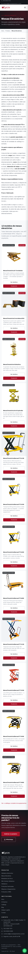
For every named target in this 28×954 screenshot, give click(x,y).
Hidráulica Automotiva (7, 873)
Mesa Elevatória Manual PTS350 (13, 690)
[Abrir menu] (25, 7)
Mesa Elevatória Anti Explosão (13, 410)
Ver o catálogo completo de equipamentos (13, 803)
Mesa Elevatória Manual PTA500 (13, 552)
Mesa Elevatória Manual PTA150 (13, 458)
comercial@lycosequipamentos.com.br (14, 934)
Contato (3, 912)
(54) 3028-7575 (8, 928)
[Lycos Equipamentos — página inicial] (5, 7)
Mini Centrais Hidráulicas (7, 881)
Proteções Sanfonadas (7, 886)
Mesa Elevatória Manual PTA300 (13, 504)
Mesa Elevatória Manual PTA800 (13, 598)
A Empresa (4, 902)
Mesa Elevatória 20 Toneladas (13, 270)
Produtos (8, 30)
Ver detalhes (14, 282)
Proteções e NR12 (6, 892)
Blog (2, 907)
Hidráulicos (4, 884)
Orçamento (14, 286)
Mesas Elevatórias (6, 876)
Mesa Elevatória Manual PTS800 (13, 782)
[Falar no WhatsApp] (25, 951)
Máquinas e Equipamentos (8, 889)
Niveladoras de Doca (7, 878)
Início (2, 30)
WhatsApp (9, 839)
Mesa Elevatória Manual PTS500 (13, 736)
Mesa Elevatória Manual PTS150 (13, 644)
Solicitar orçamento (10, 834)
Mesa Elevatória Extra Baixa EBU (13, 318)
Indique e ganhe (5, 910)
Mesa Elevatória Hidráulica (12, 364)
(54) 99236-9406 (8, 931)
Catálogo (3, 904)
